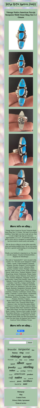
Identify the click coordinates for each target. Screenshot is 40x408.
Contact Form (21, 397)
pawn (19, 381)
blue (33, 350)
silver (20, 363)
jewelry (12, 367)
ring (21, 352)
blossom (10, 360)
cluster (10, 374)
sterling (28, 367)
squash (12, 364)
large (25, 378)
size (16, 360)
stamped (20, 368)
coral (27, 353)
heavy (15, 353)
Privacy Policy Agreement (20, 400)
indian (12, 370)
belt (18, 371)
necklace (27, 381)
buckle (18, 384)
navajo (27, 356)
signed (28, 364)
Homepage (20, 392)
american (19, 373)
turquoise (24, 349)
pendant (30, 374)
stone (25, 360)
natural (12, 381)
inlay (20, 360)
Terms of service (21, 403)
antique (31, 360)
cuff (11, 377)
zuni (25, 384)
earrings (23, 371)
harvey (30, 371)
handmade (30, 378)
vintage (15, 356)
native (18, 377)
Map (20, 394)
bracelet (12, 349)
